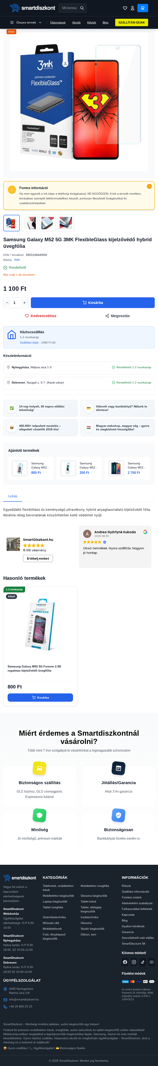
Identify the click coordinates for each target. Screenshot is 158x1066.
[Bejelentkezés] (132, 8)
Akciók (76, 22)
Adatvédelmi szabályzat (137, 903)
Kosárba (95, 303)
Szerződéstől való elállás (138, 937)
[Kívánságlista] (125, 8)
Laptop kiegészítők (55, 901)
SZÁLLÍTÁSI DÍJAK (131, 22)
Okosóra (86, 923)
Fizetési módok (132, 897)
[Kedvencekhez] (70, 654)
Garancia (128, 932)
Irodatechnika (89, 917)
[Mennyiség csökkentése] (7, 302)
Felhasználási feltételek (137, 909)
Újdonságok (58, 22)
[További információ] (149, 186)
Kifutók (91, 22)
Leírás (12, 496)
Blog (105, 22)
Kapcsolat (128, 914)
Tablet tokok (88, 901)
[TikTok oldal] (142, 962)
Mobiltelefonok (52, 928)
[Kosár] (142, 8)
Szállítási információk (135, 891)
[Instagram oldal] (134, 962)
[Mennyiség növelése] (24, 302)
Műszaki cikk (51, 923)
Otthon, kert (88, 934)
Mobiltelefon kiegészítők (58, 895)
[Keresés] (82, 8)
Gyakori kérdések (133, 926)
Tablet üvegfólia (53, 907)
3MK (17, 259)
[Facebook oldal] (125, 962)
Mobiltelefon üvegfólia (95, 885)
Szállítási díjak (29, 342)
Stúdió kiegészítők (92, 928)
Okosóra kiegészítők (94, 895)
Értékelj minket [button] (38, 559)
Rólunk (126, 885)
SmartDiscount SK (133, 943)
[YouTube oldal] (151, 962)
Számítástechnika (54, 917)
